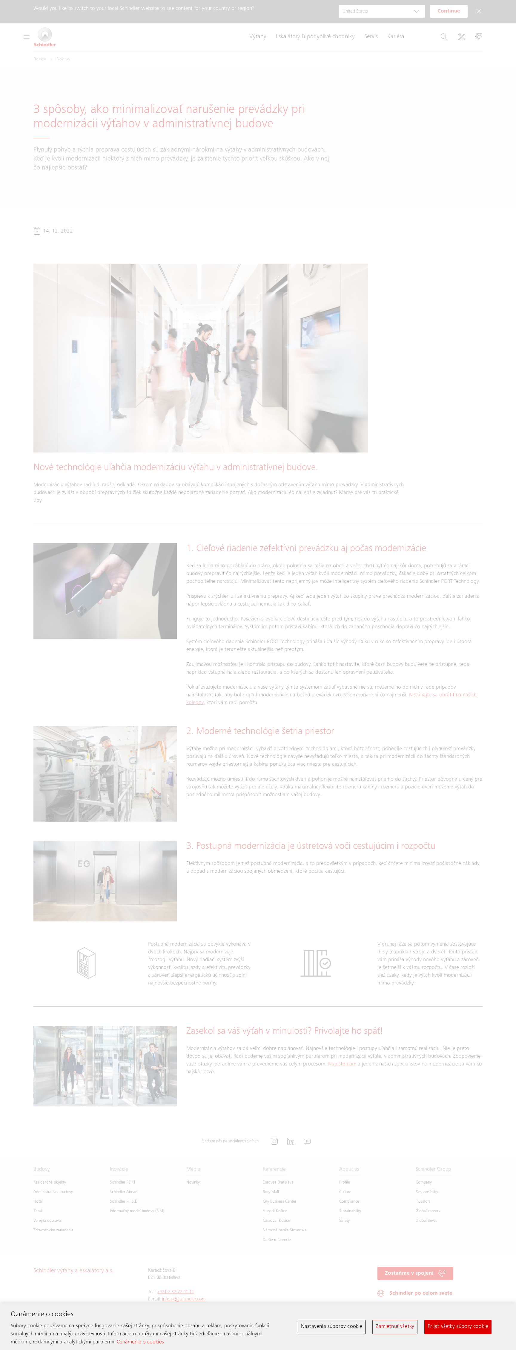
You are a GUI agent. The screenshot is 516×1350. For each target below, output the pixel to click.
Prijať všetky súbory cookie (458, 1326)
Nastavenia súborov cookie (332, 1326)
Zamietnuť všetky (395, 1326)
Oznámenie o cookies (140, 1342)
